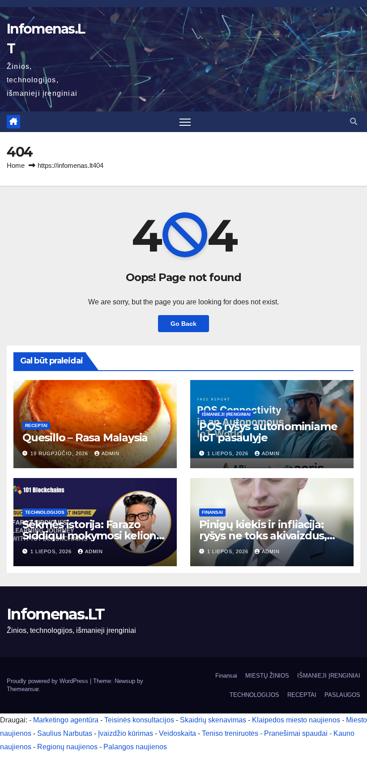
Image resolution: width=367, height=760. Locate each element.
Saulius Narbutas (64, 733)
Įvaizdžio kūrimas (125, 733)
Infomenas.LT (56, 614)
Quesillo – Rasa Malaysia (85, 437)
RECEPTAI (36, 425)
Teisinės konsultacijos (139, 720)
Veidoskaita (177, 733)
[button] (353, 121)
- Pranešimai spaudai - (296, 733)
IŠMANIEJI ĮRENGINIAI (226, 414)
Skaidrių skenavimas (213, 720)
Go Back (183, 323)
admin (110, 453)
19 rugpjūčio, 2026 (60, 453)
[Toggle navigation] (185, 122)
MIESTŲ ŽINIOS (267, 675)
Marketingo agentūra (65, 720)
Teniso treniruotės (230, 733)
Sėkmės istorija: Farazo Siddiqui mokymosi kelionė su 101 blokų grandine (92, 535)
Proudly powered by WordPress (48, 681)
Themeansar (22, 689)
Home (16, 165)
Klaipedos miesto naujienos (296, 720)
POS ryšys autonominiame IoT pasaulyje (268, 432)
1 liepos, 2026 (228, 453)
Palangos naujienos (135, 747)
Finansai (212, 512)
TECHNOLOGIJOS (44, 512)
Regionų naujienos (67, 747)
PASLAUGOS (342, 695)
